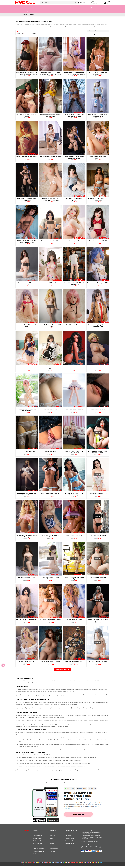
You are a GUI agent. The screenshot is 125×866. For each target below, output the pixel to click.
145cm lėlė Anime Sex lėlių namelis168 (97, 283)
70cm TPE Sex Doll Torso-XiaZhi (27, 451)
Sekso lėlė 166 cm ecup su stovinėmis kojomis (26, 115)
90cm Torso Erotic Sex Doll (74, 367)
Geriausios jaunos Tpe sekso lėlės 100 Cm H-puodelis (26, 620)
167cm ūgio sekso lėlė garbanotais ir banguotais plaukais (98, 451)
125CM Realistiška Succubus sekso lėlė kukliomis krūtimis (74, 157)
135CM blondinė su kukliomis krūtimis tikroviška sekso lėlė (27, 199)
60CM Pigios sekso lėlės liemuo (74, 409)
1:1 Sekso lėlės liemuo (50, 451)
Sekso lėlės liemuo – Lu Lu (98, 409)
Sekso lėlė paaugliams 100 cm (74, 535)
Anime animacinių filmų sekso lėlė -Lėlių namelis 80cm (97, 325)
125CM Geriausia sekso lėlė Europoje (50, 156)
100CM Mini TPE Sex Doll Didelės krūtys (74, 199)
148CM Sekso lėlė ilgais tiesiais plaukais (26, 578)
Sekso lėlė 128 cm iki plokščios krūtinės (50, 536)
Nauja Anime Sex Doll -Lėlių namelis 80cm (26, 325)
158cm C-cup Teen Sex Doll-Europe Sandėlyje (50, 494)
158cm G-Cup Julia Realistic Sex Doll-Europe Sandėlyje (97, 620)
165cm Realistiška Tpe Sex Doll (97, 535)
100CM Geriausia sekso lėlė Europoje (26, 156)
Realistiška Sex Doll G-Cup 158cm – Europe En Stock (98, 199)
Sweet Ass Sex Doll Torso (50, 409)
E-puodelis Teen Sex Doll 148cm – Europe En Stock (74, 620)
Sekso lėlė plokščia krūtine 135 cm (50, 241)
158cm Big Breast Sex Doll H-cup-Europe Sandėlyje (74, 451)
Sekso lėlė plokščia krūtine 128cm (97, 661)
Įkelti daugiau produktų (62, 669)
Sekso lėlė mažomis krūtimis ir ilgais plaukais (27, 283)
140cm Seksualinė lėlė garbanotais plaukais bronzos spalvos (26, 241)
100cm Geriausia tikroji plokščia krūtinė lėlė (50, 578)
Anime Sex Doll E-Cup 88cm (50, 283)
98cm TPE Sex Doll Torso (98, 367)
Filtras (34, 33)
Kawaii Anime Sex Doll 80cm (74, 325)
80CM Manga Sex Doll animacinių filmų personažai (27, 409)
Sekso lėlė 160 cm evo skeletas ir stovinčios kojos (98, 73)
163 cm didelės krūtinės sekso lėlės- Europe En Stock (27, 494)
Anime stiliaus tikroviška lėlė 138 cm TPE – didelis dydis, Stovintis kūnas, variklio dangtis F (74, 73)
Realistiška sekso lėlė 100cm (98, 577)
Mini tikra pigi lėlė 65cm (74, 241)
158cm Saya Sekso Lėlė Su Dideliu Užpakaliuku (74, 662)
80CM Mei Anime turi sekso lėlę (27, 367)
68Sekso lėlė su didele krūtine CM (97, 241)
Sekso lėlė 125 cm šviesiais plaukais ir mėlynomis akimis (50, 115)
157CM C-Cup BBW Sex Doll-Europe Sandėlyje (27, 536)
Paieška (75, 2)
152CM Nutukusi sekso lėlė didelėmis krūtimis (50, 620)
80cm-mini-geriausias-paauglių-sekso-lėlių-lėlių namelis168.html (50, 199)
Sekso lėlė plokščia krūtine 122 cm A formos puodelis (74, 283)
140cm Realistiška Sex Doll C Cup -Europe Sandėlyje (74, 493)
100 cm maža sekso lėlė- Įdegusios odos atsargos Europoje (74, 115)
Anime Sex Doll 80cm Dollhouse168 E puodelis (50, 325)
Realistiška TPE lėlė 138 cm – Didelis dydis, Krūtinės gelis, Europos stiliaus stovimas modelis (50, 73)
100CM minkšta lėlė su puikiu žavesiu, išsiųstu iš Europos (97, 115)
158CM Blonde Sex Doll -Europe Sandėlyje (27, 662)
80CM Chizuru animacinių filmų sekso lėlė (50, 367)
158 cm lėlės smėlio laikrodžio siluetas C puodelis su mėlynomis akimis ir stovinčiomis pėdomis (26, 73)
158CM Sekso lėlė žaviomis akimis (97, 493)
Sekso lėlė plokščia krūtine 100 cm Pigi (74, 578)
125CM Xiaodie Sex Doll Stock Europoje (97, 157)
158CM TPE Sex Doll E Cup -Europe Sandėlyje (50, 662)
